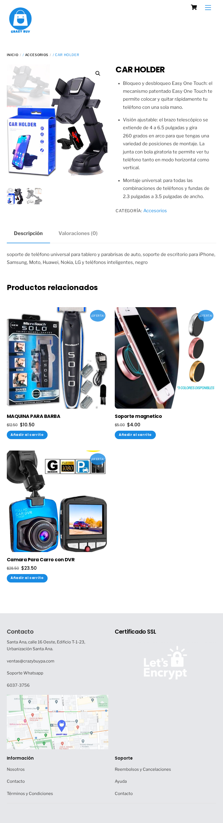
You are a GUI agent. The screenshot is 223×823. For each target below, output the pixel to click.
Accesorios (36, 55)
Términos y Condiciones (30, 793)
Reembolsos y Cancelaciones (143, 769)
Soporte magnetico (138, 416)
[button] (98, 73)
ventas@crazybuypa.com (30, 661)
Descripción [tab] (28, 233)
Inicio (12, 55)
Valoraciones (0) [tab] (78, 233)
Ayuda (121, 781)
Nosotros (16, 769)
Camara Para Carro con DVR (41, 560)
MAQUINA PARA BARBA (33, 416)
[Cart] (193, 7)
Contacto (20, 632)
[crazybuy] (20, 30)
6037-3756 (18, 685)
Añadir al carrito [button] (27, 435)
